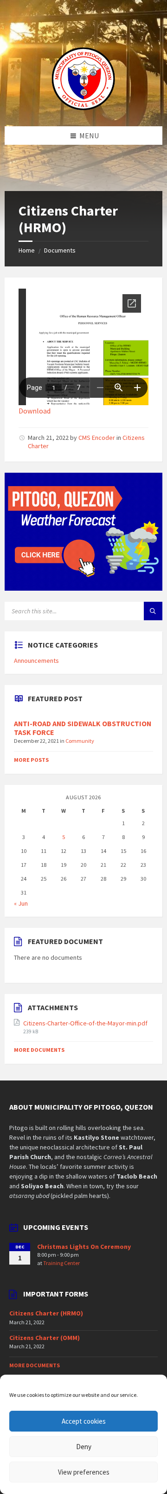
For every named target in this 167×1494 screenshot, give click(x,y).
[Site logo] (83, 108)
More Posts (31, 759)
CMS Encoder (96, 437)
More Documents (39, 1049)
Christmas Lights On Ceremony (84, 1246)
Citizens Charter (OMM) (44, 1337)
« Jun (21, 903)
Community (79, 740)
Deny (83, 1446)
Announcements (36, 660)
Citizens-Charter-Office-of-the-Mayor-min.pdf (85, 1023)
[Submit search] (153, 611)
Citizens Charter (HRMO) (46, 1313)
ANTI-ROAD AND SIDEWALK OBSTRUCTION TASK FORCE (82, 728)
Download (35, 410)
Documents (60, 250)
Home (27, 250)
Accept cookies (84, 1421)
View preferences (83, 1472)
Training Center (61, 1262)
